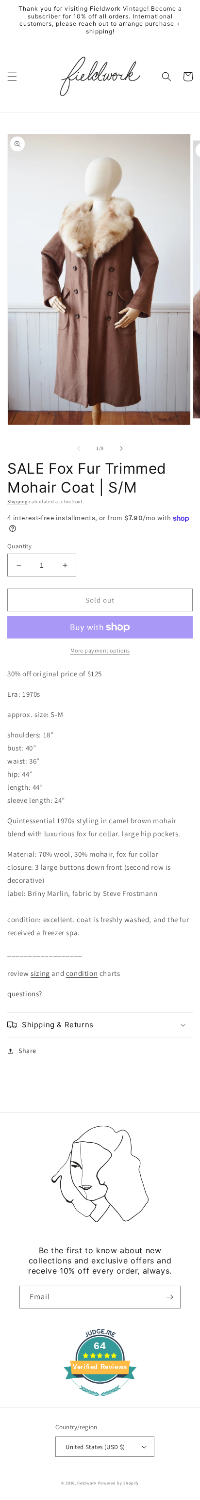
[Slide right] (121, 448)
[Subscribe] (169, 1297)
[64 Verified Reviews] (100, 1400)
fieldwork (86, 1482)
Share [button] (27, 1050)
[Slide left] (78, 448)
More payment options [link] (100, 650)
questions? (24, 993)
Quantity (19, 546)
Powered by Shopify (118, 1482)
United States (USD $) (95, 1447)
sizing (40, 973)
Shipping (17, 501)
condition (82, 973)
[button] (12, 76)
